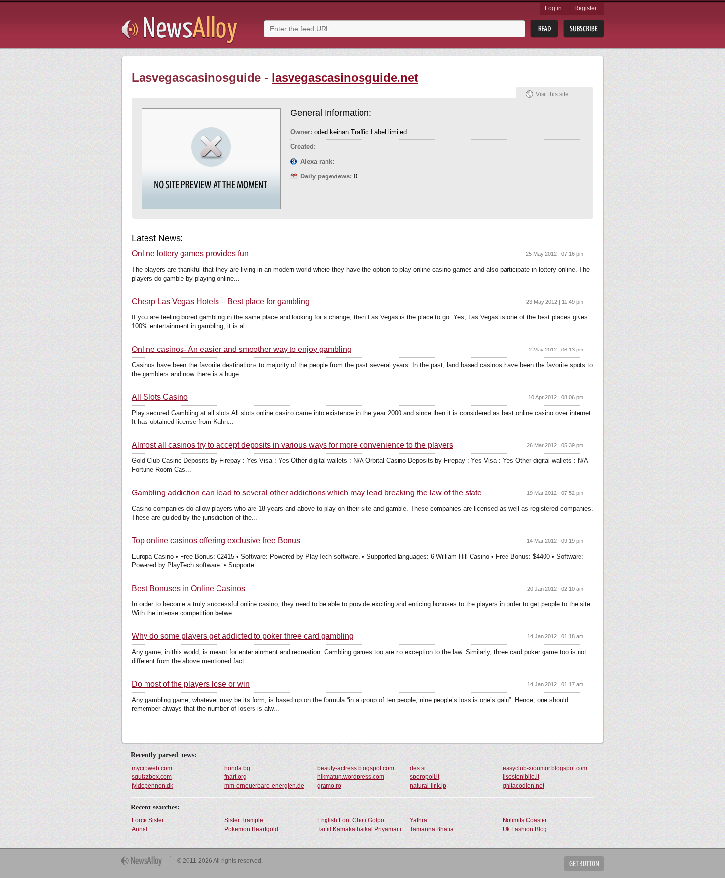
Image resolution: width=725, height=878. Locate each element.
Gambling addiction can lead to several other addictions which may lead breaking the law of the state (307, 493)
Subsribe (583, 29)
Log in (553, 8)
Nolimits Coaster (525, 820)
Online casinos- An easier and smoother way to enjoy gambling (242, 349)
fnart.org (235, 776)
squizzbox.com (152, 776)
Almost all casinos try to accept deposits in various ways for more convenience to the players (292, 445)
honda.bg (237, 768)
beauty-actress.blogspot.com (355, 768)
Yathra (418, 820)
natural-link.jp (428, 785)
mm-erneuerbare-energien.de (264, 785)
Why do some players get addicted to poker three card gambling (243, 636)
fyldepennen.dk (152, 785)
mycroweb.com (152, 768)
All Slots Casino (160, 397)
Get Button (584, 863)
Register (585, 8)
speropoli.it (424, 776)
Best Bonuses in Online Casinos (188, 589)
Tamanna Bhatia (432, 829)
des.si (418, 768)
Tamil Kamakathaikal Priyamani (359, 829)
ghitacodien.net (523, 785)
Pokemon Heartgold (251, 829)
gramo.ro (329, 785)
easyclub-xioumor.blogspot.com (545, 768)
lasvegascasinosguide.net (345, 77)
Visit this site (552, 94)
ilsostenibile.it (521, 776)
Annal (139, 829)
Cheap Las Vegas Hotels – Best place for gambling (221, 302)
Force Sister (148, 820)
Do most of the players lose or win (191, 684)
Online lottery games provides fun (190, 254)
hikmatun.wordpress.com (350, 776)
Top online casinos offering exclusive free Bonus (216, 541)
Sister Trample (243, 820)
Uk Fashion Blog (525, 829)
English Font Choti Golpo (350, 820)
